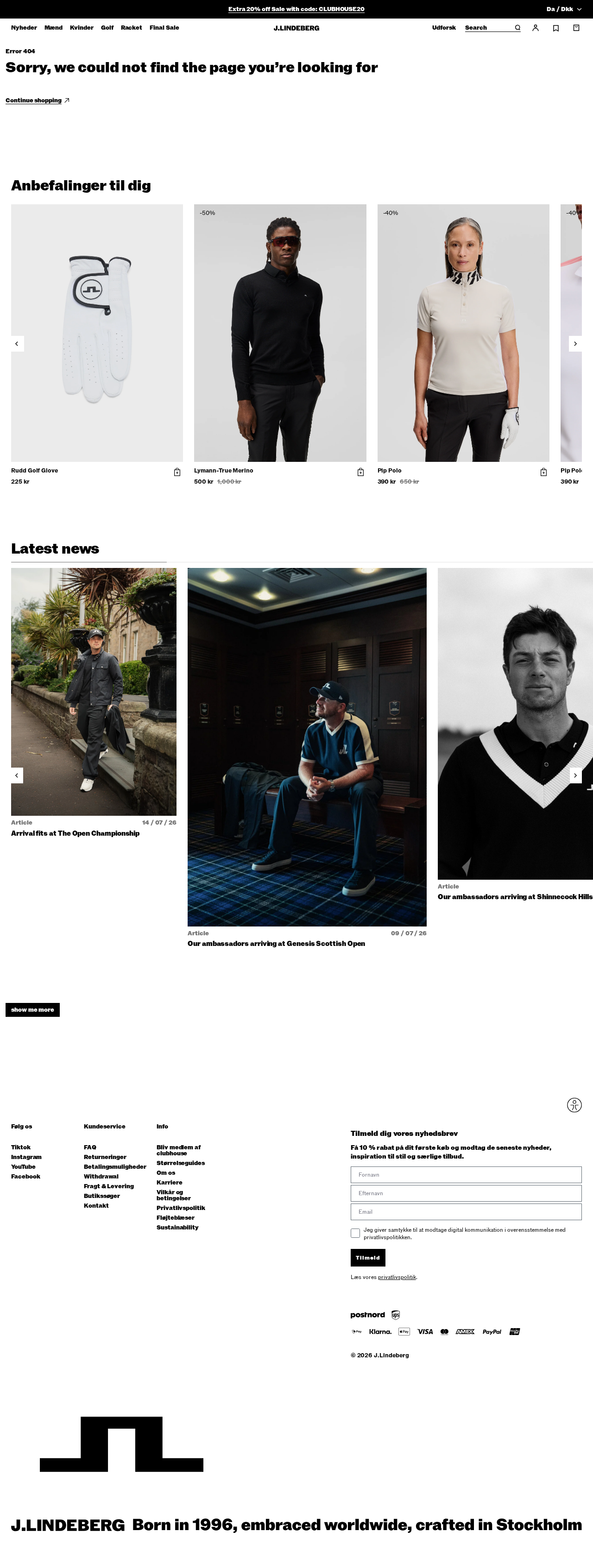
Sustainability (178, 1228)
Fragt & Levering (109, 1187)
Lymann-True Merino (223, 471)
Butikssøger (102, 1196)
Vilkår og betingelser (174, 1196)
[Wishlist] (556, 28)
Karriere (169, 1183)
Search (476, 28)
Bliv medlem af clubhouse (179, 1151)
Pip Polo (390, 471)
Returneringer (105, 1157)
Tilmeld (368, 1257)
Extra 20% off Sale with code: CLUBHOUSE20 (296, 9)
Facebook (25, 1177)
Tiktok (21, 1148)
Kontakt (96, 1206)
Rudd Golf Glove (34, 471)
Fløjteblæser (176, 1218)
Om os (166, 1173)
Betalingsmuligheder (115, 1167)
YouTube (23, 1167)
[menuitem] (24, 28)
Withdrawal (101, 1177)
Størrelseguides (181, 1163)
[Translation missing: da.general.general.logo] (296, 28)
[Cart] (576, 28)
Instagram (26, 1157)
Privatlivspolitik (181, 1208)
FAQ (90, 1148)
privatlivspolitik (397, 1277)
